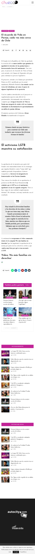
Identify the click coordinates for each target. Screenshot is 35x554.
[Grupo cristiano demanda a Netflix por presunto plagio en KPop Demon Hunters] (5, 369)
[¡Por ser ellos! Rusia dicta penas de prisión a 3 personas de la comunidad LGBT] (5, 409)
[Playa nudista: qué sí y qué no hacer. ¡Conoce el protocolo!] (25, 311)
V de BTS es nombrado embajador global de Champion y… (20, 384)
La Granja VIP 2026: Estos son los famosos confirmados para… (20, 352)
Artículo (11, 30)
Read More (23, 552)
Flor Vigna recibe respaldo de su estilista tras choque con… (22, 376)
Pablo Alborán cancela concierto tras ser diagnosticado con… (22, 360)
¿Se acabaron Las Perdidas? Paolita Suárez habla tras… (20, 392)
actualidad (5, 30)
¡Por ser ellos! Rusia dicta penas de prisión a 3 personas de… (20, 408)
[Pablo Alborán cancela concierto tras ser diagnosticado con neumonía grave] (5, 361)
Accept (16, 552)
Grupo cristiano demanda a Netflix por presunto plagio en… (21, 368)
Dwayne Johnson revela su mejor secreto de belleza (20, 400)
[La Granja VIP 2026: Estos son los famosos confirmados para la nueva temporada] (5, 353)
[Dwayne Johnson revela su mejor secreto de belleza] (9, 294)
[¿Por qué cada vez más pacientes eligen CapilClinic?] (25, 294)
